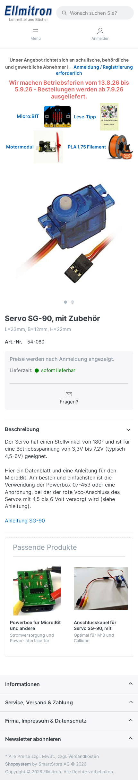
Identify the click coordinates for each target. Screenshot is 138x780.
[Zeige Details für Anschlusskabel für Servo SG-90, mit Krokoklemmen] (101, 588)
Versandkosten (83, 756)
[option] (69, 232)
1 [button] (65, 302)
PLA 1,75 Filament (87, 146)
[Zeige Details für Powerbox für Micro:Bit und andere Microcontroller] (37, 588)
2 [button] (72, 302)
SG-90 (36, 520)
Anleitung (16, 520)
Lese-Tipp (87, 116)
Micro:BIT (28, 117)
